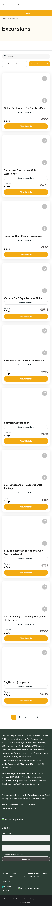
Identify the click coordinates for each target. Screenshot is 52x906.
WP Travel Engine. (16, 877)
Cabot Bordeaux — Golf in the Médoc (25, 108)
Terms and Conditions (12, 899)
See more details (25, 112)
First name (6, 833)
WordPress (38, 877)
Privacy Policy (7, 881)
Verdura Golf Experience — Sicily (23, 298)
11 (32, 718)
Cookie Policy (42, 899)
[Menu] (23, 13)
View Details (26, 126)
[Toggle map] (44, 100)
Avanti (37, 717)
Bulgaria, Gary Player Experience (23, 235)
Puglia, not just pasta (16, 682)
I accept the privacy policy (14, 854)
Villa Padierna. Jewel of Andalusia (24, 360)
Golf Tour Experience (26, 873)
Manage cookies (26, 902)
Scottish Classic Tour (16, 422)
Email (4, 843)
